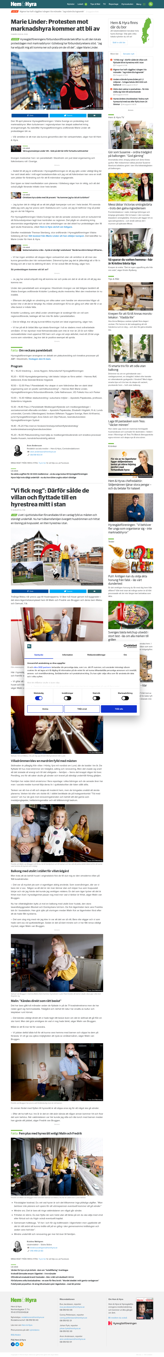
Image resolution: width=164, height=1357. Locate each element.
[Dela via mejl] (94, 115)
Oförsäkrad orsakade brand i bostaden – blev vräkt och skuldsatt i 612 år (42, 1277)
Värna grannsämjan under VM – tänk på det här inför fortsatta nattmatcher (55, 151)
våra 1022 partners (42, 667)
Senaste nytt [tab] (128, 54)
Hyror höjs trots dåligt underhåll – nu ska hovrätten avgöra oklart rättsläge (43, 478)
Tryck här (42, 463)
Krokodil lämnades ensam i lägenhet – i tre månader (33, 1274)
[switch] (67, 698)
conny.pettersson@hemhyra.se (73, 1318)
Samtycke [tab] (38, 655)
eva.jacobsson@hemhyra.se (72, 1307)
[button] (82, 4)
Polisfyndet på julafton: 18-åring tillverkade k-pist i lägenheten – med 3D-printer (46, 1284)
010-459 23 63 (36, 1251)
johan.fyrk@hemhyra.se (70, 1328)
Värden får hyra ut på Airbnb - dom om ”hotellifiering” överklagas (39, 1270)
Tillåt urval (82, 709)
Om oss (139, 1355)
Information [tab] (67, 655)
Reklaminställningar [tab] (96, 655)
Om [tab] (125, 655)
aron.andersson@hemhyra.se (43, 451)
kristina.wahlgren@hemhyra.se (43, 1247)
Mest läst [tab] (114, 54)
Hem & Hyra (27, 1325)
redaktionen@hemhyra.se (32, 1317)
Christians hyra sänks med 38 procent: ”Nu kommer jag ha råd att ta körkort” (56, 198)
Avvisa (45, 709)
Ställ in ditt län (119, 42)
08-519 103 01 (36, 455)
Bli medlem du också (117, 1318)
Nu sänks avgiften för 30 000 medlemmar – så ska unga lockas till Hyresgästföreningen (49, 474)
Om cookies (148, 1355)
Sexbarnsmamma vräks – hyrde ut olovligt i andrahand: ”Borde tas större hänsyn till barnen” (63, 250)
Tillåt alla (119, 709)
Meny (138, 4)
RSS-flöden (16, 1335)
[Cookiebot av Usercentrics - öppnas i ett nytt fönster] (125, 646)
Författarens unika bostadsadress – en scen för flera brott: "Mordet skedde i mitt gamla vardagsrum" (55, 1281)
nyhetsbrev (34, 1330)
